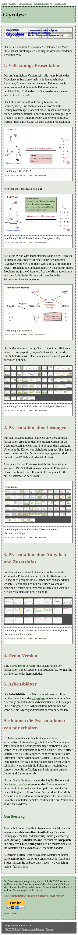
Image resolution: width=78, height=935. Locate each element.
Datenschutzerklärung (33, 929)
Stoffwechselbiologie (43, 3)
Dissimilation (60, 3)
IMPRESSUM (12, 929)
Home (4, 3)
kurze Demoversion (22, 665)
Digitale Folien (25, 3)
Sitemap (50, 929)
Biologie (12, 3)
